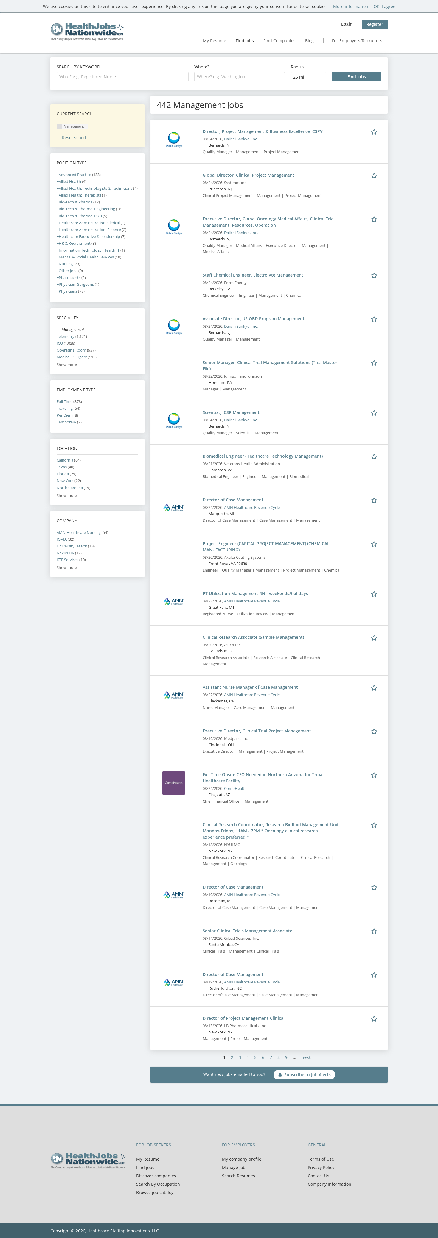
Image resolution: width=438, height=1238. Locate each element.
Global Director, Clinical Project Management (248, 175)
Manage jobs (235, 1167)
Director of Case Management (233, 500)
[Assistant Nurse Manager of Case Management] (173, 695)
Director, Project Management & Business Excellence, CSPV (263, 131)
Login (346, 24)
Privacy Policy (321, 1167)
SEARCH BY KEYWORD (78, 67)
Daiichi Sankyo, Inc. (241, 139)
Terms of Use (321, 1159)
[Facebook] (54, 1181)
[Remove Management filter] (59, 329)
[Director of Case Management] (173, 508)
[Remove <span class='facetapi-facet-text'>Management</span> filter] (59, 126)
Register (374, 24)
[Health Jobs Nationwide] (87, 32)
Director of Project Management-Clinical (244, 1018)
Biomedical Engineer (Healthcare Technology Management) (263, 456)
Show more (67, 364)
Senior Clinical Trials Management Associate (247, 930)
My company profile (241, 1159)
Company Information (329, 1184)
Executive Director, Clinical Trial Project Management (257, 731)
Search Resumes (238, 1176)
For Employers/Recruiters (357, 40)
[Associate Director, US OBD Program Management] (173, 326)
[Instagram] (83, 1181)
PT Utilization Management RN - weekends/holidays (255, 593)
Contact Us (318, 1176)
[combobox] (123, 76)
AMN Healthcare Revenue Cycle (252, 507)
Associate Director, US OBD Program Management (254, 318)
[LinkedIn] (74, 1181)
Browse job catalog (155, 1192)
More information (350, 6)
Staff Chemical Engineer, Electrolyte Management (253, 275)
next (306, 1057)
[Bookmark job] (375, 131)
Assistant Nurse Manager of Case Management (250, 687)
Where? (201, 67)
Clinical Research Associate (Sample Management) (253, 637)
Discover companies (156, 1176)
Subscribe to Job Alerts (307, 1074)
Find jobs (145, 1167)
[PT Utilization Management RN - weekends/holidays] (173, 601)
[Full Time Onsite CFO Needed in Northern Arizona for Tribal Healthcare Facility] (173, 782)
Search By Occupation (158, 1184)
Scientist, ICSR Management (231, 412)
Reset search (75, 137)
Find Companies (279, 40)
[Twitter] (64, 1181)
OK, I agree (384, 6)
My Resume (214, 40)
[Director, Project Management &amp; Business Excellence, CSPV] (173, 139)
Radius (298, 67)
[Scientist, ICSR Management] (173, 420)
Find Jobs (245, 40)
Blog (309, 40)
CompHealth (235, 788)
